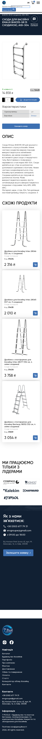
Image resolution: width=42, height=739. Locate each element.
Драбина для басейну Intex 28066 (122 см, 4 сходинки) (20, 252)
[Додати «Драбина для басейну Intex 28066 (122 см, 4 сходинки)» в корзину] (35, 264)
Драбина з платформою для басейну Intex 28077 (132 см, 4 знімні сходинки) (18, 361)
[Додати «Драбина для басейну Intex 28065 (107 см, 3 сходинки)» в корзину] (35, 313)
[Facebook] (11, 642)
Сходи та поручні (11, 256)
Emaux (33, 116)
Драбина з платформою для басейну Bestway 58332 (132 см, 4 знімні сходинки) (20, 424)
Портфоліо (7, 660)
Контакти (6, 684)
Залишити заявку (17, 552)
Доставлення (8, 669)
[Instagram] (4, 642)
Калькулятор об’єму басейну (15, 681)
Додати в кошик (30, 100)
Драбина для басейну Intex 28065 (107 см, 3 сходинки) (20, 300)
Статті (5, 678)
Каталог (6, 653)
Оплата (6, 675)
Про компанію (8, 663)
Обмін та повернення (12, 672)
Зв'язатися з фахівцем (34, 24)
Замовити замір (21, 126)
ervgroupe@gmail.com (19, 530)
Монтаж (6, 666)
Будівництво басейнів (12, 657)
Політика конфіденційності (14, 727)
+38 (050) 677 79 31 (17, 526)
